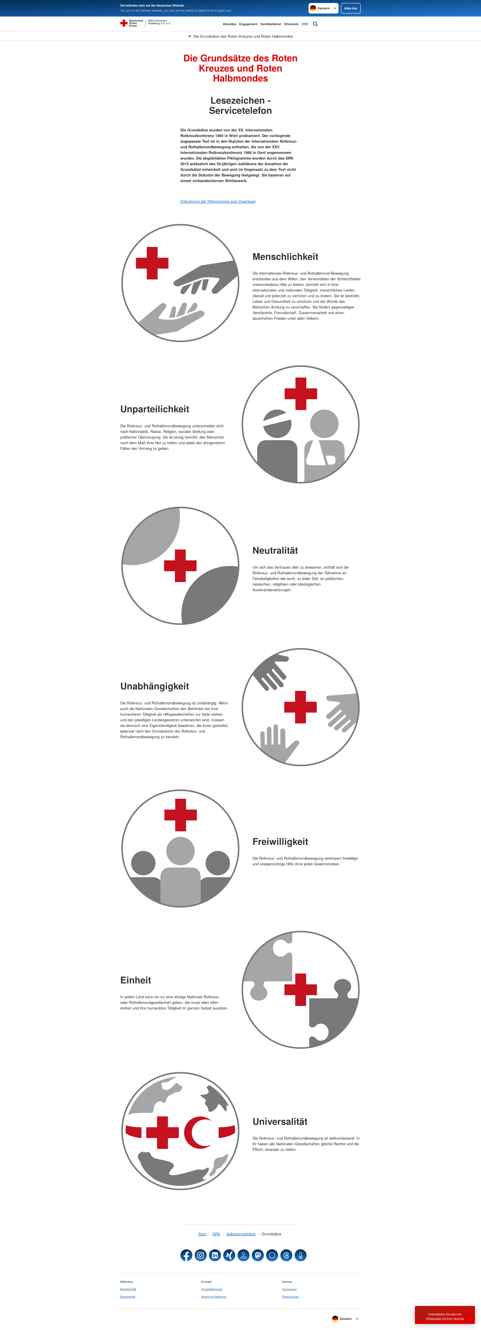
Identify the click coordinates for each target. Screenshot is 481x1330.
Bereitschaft (128, 1289)
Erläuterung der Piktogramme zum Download (217, 201)
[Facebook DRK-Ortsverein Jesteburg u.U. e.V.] (186, 1255)
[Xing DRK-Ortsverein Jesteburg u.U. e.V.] (229, 1255)
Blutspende (127, 1297)
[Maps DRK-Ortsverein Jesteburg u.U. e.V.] (243, 1255)
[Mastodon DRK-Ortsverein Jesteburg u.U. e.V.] (258, 1255)
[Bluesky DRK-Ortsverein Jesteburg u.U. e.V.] (272, 1255)
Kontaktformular (211, 1289)
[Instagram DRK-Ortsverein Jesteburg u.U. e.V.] (201, 1255)
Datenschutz (290, 1297)
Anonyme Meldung (213, 1297)
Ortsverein (291, 24)
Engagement (248, 24)
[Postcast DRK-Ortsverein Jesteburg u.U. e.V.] (301, 1255)
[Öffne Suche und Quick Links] (315, 24)
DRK (305, 24)
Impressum (289, 1289)
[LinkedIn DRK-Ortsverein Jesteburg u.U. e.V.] (215, 1255)
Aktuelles (229, 24)
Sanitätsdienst (270, 24)
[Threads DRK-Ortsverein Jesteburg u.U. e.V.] (286, 1255)
